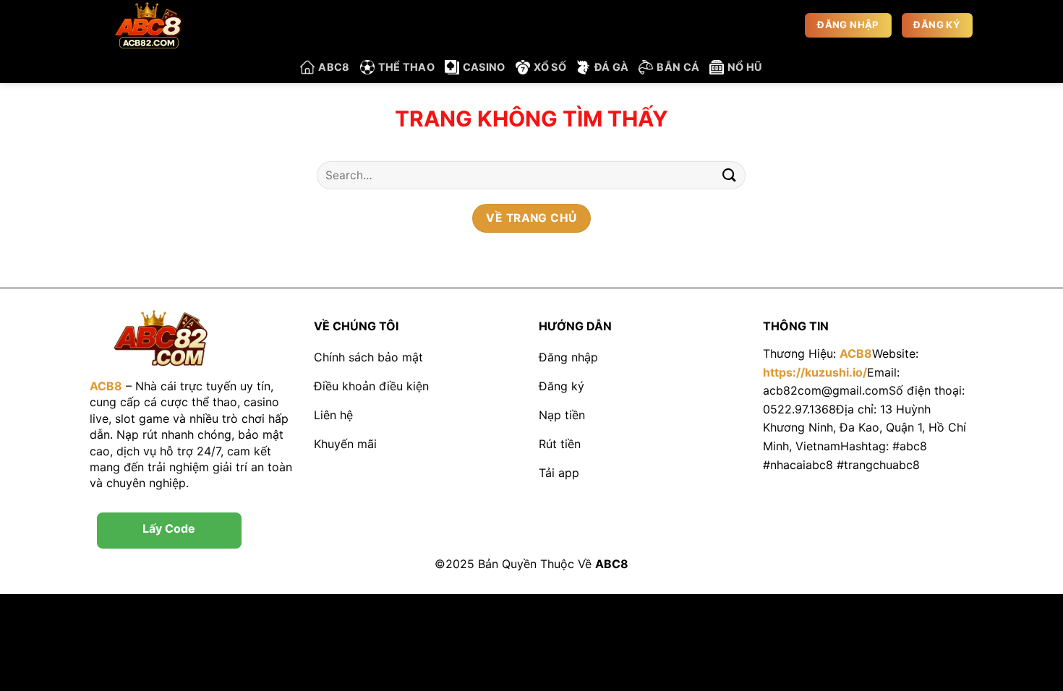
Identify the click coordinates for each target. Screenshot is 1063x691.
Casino (484, 67)
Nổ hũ (744, 67)
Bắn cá (678, 67)
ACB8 (856, 353)
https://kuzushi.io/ (815, 372)
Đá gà (611, 67)
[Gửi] (728, 175)
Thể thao (406, 67)
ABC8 (333, 67)
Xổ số (550, 67)
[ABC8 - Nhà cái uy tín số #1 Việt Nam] (162, 25)
